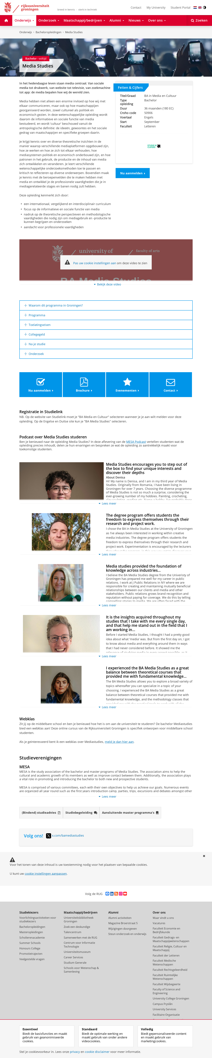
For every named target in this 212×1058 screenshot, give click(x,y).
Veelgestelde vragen (32, 959)
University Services (164, 1009)
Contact (136, 7)
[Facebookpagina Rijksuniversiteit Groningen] (107, 894)
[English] (200, 7)
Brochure (83, 390)
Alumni (113, 912)
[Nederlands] (195, 7)
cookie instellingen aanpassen (46, 874)
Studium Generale (75, 962)
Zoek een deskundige (77, 927)
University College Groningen (171, 998)
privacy (75, 1052)
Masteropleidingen (31, 932)
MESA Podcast (136, 442)
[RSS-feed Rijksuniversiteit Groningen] (116, 894)
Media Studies (74, 32)
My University (156, 7)
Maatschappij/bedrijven (80, 912)
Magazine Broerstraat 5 (123, 923)
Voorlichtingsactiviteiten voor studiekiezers (37, 919)
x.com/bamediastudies (68, 835)
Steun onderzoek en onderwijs (127, 934)
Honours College (29, 948)
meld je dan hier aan (119, 742)
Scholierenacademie (32, 937)
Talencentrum (72, 932)
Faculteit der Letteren (166, 955)
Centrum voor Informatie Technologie (79, 944)
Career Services (73, 957)
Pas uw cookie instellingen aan (94, 263)
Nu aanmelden (131, 173)
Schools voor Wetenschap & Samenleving (81, 970)
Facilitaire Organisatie (166, 1015)
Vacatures (159, 923)
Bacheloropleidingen (48, 32)
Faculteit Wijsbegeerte (166, 984)
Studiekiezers (28, 912)
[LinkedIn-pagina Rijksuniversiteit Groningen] (112, 894)
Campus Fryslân (163, 1004)
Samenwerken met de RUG (80, 937)
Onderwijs (25, 32)
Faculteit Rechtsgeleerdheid (170, 970)
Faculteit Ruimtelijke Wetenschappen (165, 977)
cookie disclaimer (97, 1052)
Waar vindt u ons (163, 918)
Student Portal (180, 7)
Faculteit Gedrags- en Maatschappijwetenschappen (171, 939)
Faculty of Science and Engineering (166, 991)
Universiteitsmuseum (77, 952)
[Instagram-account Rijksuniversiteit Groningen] (121, 894)
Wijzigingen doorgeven (122, 928)
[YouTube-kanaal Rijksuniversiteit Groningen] (125, 894)
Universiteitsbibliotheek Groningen (78, 919)
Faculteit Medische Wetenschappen (164, 962)
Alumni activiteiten (120, 918)
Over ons (159, 912)
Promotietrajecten (30, 954)
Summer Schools (30, 943)
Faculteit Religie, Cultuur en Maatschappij (170, 948)
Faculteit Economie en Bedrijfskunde (166, 930)
